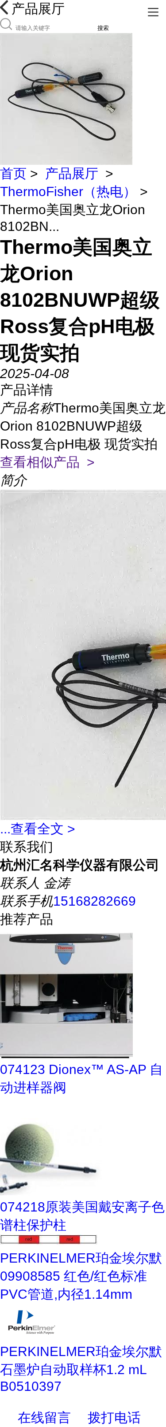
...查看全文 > (37, 828)
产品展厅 (71, 173)
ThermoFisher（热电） (68, 191)
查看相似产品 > (47, 462)
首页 (13, 173)
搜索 (103, 28)
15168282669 (94, 901)
